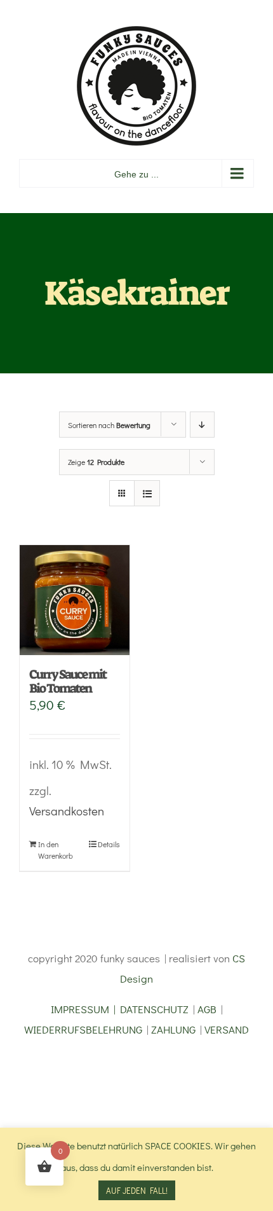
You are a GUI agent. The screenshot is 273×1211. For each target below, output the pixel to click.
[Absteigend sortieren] (202, 425)
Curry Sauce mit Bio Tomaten (67, 681)
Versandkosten (66, 811)
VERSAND (226, 1029)
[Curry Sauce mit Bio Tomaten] (75, 600)
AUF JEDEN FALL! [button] (137, 1190)
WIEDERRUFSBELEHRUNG (83, 1029)
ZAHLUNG (173, 1029)
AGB (206, 1009)
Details (109, 844)
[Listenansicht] (147, 493)
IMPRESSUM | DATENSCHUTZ (120, 1009)
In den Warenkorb (55, 850)
